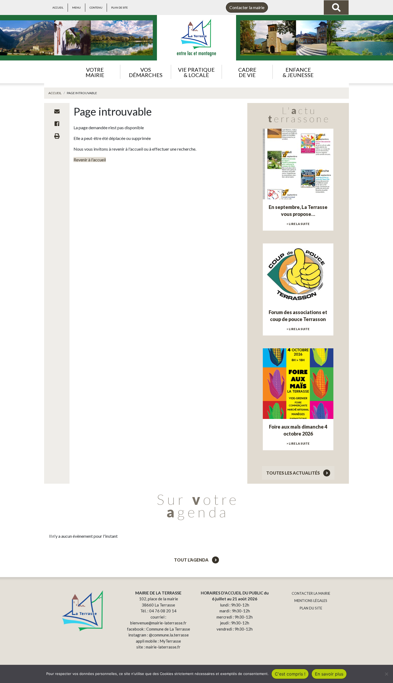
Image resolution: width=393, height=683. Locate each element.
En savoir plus (329, 674)
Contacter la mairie (246, 7)
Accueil (57, 7)
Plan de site (119, 7)
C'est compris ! (290, 674)
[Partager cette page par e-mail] (57, 111)
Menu (76, 7)
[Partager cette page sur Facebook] (57, 123)
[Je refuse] (386, 674)
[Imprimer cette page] (57, 136)
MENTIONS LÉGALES (310, 600)
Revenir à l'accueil (90, 159)
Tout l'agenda (191, 559)
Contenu (96, 7)
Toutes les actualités (293, 472)
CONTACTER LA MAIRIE (311, 593)
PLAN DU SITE (311, 608)
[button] (95, 72)
